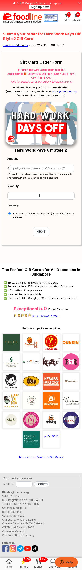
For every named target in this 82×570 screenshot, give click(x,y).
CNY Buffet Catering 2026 (18, 527)
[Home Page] (22, 18)
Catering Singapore (14, 507)
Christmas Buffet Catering (18, 535)
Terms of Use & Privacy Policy (20, 503)
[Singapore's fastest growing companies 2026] (50, 17)
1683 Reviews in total (45, 315)
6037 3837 (12, 496)
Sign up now (40, 7)
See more (52, 436)
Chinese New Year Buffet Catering (23, 523)
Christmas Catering (14, 531)
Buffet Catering (11, 511)
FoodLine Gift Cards (15, 45)
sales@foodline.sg (64, 91)
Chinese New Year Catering (19, 519)
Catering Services (13, 515)
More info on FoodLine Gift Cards (41, 457)
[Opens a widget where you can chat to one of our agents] (66, 562)
